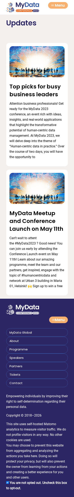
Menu (60, 5)
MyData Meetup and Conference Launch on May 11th (36, 221)
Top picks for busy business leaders (35, 90)
